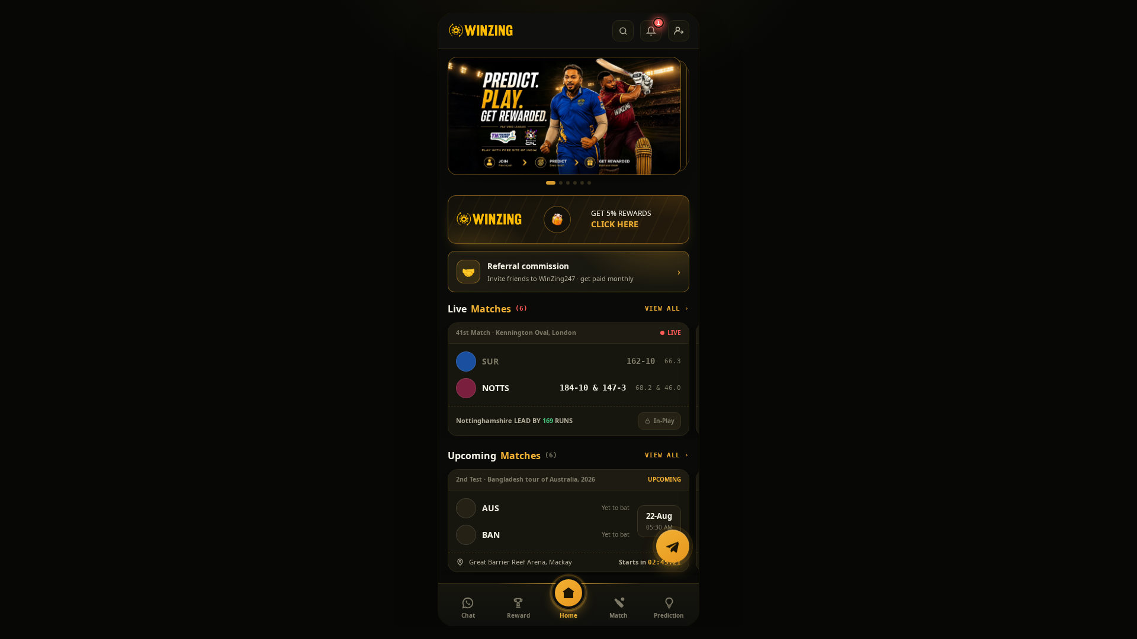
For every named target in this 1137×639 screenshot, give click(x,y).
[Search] (623, 30)
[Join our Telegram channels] (672, 547)
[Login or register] (678, 30)
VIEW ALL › (667, 308)
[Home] (481, 30)
